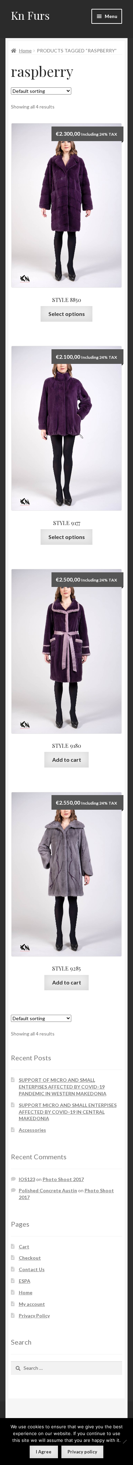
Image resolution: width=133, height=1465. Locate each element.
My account (32, 1304)
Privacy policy (82, 1451)
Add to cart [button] (66, 759)
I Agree (43, 1451)
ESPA (24, 1281)
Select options (66, 313)
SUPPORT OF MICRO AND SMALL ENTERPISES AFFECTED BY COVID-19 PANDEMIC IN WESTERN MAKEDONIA (62, 1086)
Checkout (30, 1258)
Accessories (32, 1130)
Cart (24, 1246)
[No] (124, 1441)
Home (25, 50)
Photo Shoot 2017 (63, 1179)
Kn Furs (30, 15)
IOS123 (27, 1179)
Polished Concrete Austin (48, 1190)
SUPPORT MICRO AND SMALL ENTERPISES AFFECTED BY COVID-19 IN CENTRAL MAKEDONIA (68, 1112)
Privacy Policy (34, 1315)
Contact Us (32, 1269)
